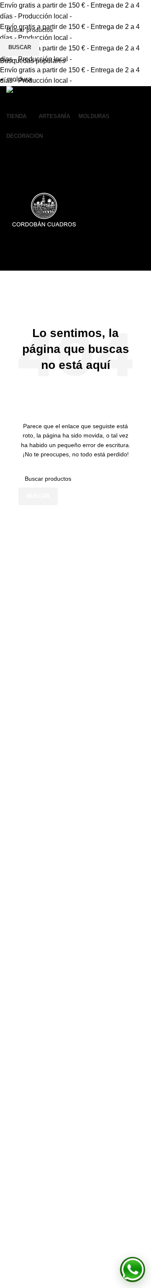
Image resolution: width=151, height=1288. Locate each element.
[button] (132, 1269)
